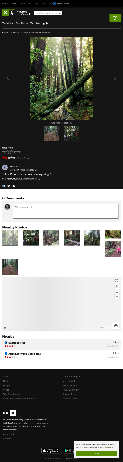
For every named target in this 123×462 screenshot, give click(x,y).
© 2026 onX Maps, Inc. (54, 458)
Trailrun (33, 4)
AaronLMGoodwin (14, 179)
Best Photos (22, 23)
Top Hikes (35, 23)
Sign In (115, 18)
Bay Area (17, 32)
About (6, 376)
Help (5, 381)
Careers (7, 438)
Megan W (15, 166)
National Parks (70, 398)
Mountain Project (71, 376)
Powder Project (70, 394)
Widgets (7, 385)
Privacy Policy (107, 447)
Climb (5, 4)
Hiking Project (70, 385)
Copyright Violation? (61, 122)
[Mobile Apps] (45, 23)
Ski (44, 4)
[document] (96, 449)
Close (96, 453)
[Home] (17, 12)
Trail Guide (8, 23)
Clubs (6, 389)
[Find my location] (117, 286)
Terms (67, 458)
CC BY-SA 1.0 (34, 179)
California (6, 32)
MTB (14, 4)
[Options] (115, 325)
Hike (23, 4)
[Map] (61, 304)
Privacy (75, 458)
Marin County (28, 32)
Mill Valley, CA (32, 170)
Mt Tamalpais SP (43, 32)
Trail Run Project (71, 389)
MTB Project (69, 381)
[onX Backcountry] (59, 3)
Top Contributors (11, 394)
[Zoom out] (117, 296)
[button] (3, 185)
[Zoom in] (117, 292)
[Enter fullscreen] (117, 280)
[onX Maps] (9, 415)
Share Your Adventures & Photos (19, 398)
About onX (8, 434)
